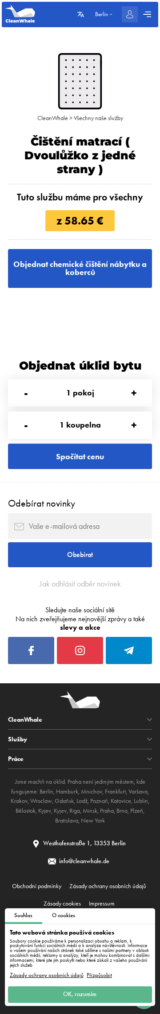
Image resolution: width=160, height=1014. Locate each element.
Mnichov (91, 791)
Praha (107, 811)
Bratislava (66, 820)
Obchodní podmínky (36, 885)
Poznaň (99, 801)
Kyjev (44, 811)
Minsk (90, 811)
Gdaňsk (64, 801)
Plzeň (136, 811)
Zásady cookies (62, 903)
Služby (17, 739)
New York (93, 820)
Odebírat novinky (41, 503)
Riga (74, 811)
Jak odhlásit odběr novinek (80, 584)
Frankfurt (115, 791)
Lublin (141, 801)
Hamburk (67, 791)
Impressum (102, 903)
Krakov (19, 801)
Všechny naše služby (98, 118)
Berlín (46, 791)
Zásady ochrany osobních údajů (47, 975)
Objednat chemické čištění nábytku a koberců (80, 268)
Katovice (121, 801)
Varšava (138, 791)
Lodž (82, 801)
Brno (122, 811)
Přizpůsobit (99, 975)
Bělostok (26, 811)
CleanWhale (52, 118)
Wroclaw (41, 801)
